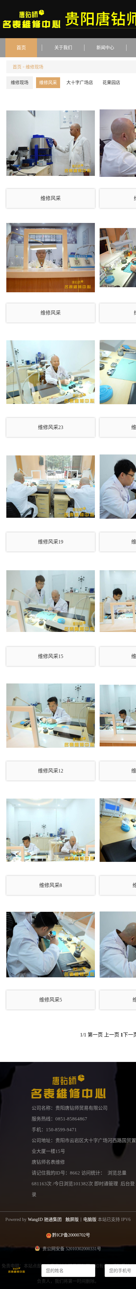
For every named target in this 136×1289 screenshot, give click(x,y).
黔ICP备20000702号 (71, 1235)
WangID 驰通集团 (45, 1219)
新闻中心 (105, 47)
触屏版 (72, 1219)
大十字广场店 (79, 82)
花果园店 (111, 82)
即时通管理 (106, 1183)
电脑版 (89, 1219)
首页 (21, 47)
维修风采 (48, 82)
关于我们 (63, 47)
